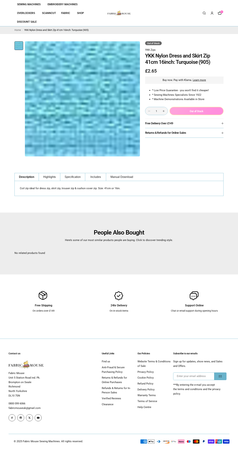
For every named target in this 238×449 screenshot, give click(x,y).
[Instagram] (20, 417)
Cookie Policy (145, 377)
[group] (82, 98)
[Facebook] (12, 417)
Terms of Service (147, 401)
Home (17, 30)
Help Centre (144, 407)
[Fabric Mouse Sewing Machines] (119, 13)
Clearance (107, 404)
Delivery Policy (146, 389)
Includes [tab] (95, 176)
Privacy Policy (145, 371)
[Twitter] (29, 417)
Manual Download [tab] (121, 176)
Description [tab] (26, 176)
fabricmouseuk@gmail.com (25, 408)
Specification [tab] (73, 176)
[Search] (204, 13)
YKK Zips (150, 49)
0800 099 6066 (17, 403)
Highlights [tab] (49, 176)
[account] (212, 13)
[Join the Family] (220, 376)
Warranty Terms (146, 395)
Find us (106, 361)
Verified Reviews (111, 398)
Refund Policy (145, 383)
